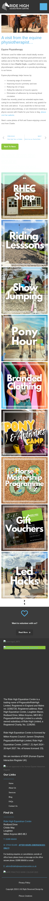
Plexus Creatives (25, 896)
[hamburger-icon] (43, 6)
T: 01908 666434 (10, 839)
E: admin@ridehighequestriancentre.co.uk (20, 866)
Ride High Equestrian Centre (17, 821)
